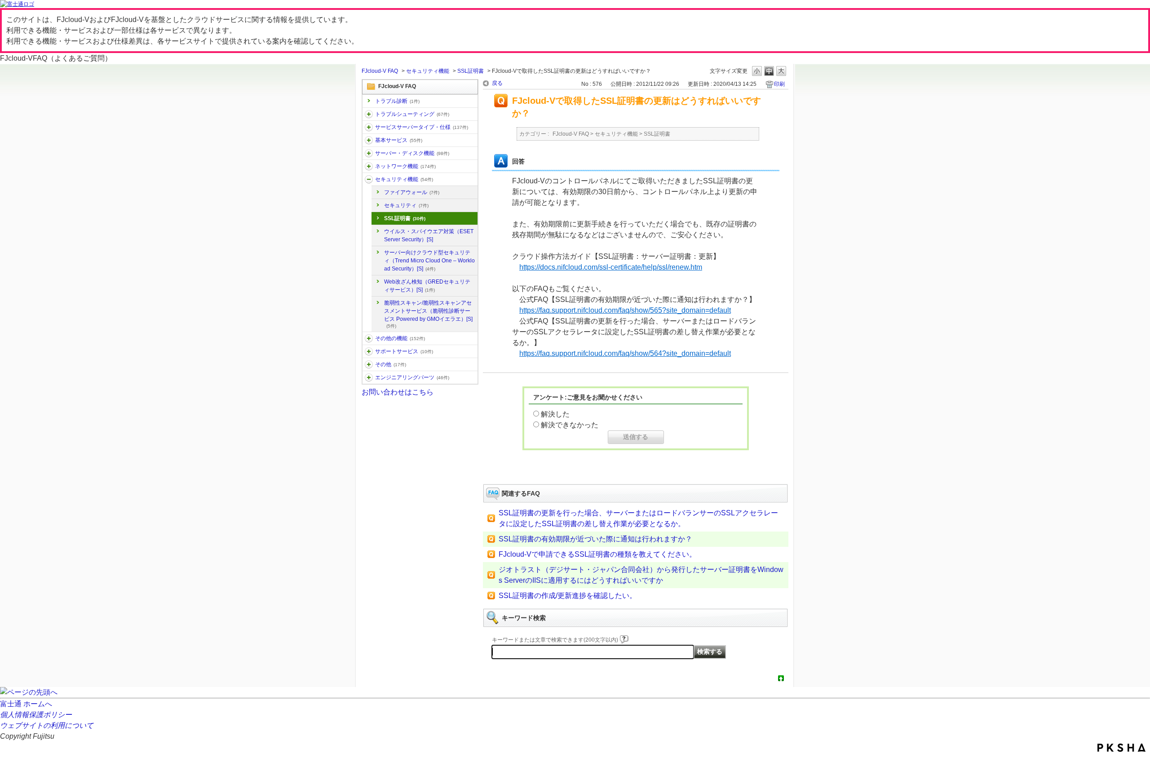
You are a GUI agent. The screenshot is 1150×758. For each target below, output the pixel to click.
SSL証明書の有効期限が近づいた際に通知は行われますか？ (595, 539)
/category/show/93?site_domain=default (369, 114)
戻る (497, 83)
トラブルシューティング (412, 114)
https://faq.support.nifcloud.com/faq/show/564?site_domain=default (625, 353)
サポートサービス (404, 351)
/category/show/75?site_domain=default (369, 364)
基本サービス (398, 140)
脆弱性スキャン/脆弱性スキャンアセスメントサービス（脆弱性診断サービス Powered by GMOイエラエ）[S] (428, 314)
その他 (390, 364)
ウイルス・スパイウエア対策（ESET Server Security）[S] (428, 235)
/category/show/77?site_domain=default (369, 377)
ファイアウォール (411, 192)
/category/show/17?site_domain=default (369, 153)
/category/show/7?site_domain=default (369, 140)
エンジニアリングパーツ (412, 377)
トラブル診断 (397, 101)
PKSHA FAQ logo (1121, 748)
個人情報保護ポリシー (36, 714)
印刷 (779, 84)
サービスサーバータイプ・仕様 (421, 127)
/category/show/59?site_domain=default (369, 338)
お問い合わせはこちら (397, 392)
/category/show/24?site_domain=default (369, 166)
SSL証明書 (470, 71)
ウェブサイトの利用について (46, 725)
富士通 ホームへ (26, 704)
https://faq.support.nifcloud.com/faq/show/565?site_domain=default (625, 310)
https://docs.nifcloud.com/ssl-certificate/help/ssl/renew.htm (610, 267)
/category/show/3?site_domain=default (369, 127)
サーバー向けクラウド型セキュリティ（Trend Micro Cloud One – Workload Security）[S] (429, 260)
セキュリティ (406, 205)
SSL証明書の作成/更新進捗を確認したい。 (568, 595)
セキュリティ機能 (427, 71)
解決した (555, 414)
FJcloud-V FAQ (380, 71)
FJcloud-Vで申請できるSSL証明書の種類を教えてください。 (597, 554)
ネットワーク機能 (405, 166)
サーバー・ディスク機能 (412, 153)
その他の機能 (400, 338)
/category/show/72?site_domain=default (369, 351)
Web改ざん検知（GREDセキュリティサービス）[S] (427, 286)
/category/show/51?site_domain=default (369, 179)
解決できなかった (569, 425)
